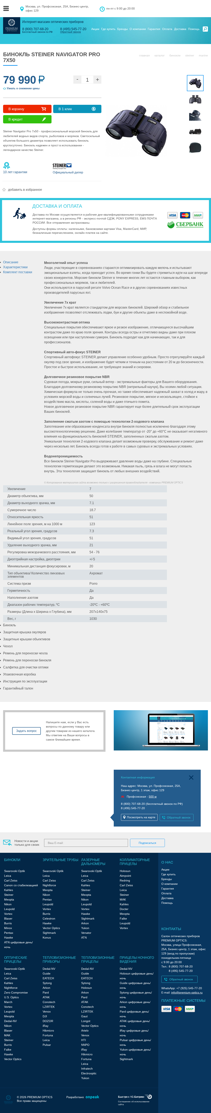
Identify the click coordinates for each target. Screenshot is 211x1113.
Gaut (84, 1016)
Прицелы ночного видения (137, 959)
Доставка (180, 29)
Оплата (167, 29)
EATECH (48, 978)
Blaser (8, 918)
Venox (47, 1011)
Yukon (85, 928)
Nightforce (49, 885)
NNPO (85, 1044)
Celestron (49, 918)
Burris (8, 923)
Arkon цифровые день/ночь (135, 1004)
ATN (84, 937)
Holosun (125, 871)
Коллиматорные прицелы (135, 862)
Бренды (122, 29)
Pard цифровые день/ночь (134, 1014)
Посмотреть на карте (141, 817)
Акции (95, 29)
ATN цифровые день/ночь (18, 945)
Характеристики (15, 267)
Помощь (193, 29)
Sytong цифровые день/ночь (136, 995)
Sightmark (49, 932)
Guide (46, 973)
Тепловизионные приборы (59, 959)
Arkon (85, 923)
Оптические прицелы (15, 959)
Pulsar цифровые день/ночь (135, 1042)
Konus (47, 937)
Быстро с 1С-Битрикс (131, 1097)
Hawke (8, 937)
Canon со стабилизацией (21, 885)
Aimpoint (125, 875)
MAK (123, 899)
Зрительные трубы (60, 860)
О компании (138, 29)
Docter (124, 909)
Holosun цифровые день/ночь (137, 976)
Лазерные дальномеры (93, 862)
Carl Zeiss (10, 880)
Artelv (85, 1030)
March (8, 1002)
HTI (83, 1040)
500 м (153, 796)
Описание (10, 262)
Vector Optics (51, 928)
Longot (85, 1021)
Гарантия (154, 29)
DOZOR (48, 1021)
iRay (45, 1025)
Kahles (8, 890)
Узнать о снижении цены (23, 88)
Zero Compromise (16, 992)
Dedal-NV (10, 1021)
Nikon (8, 904)
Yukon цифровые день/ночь (135, 1052)
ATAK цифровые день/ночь (135, 1023)
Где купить (108, 29)
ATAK (46, 997)
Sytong (47, 983)
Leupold (9, 909)
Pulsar (47, 1044)
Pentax (8, 932)
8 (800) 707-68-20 (35, 29)
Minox (8, 928)
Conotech (49, 1002)
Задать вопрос (26, 730)
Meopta (9, 899)
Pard (46, 992)
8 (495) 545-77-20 (73, 29)
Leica (7, 875)
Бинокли (175, 55)
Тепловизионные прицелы (98, 959)
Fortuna (48, 1035)
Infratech (87, 1068)
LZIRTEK (49, 1006)
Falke (123, 918)
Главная (144, 55)
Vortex (8, 913)
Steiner (189, 55)
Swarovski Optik (14, 871)
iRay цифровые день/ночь (134, 1033)
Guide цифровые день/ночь (135, 985)
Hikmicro (48, 1030)
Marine (203, 55)
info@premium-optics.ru (187, 992)
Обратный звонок (70, 32)
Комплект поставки (17, 272)
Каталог (160, 55)
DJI (45, 1016)
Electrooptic (88, 1073)
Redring (125, 880)
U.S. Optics (11, 997)
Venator (86, 932)
